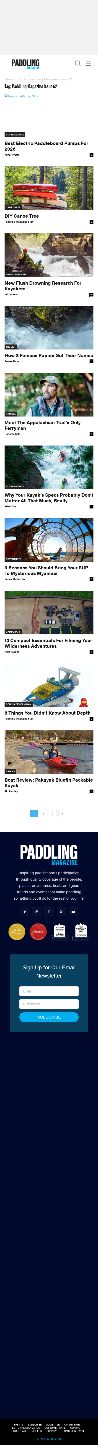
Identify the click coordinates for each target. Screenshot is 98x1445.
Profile (11, 413)
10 (91, 294)
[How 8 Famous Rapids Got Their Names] (49, 328)
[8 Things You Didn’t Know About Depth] (49, 685)
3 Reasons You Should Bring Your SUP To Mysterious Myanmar (46, 570)
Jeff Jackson (11, 294)
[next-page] (62, 813)
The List (10, 346)
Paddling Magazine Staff (19, 221)
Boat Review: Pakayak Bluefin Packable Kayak (49, 782)
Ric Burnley (11, 791)
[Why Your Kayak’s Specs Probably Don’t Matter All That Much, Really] (49, 467)
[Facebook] (24, 911)
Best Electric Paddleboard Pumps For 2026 (46, 146)
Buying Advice (15, 134)
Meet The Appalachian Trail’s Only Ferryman (43, 425)
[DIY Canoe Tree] (49, 188)
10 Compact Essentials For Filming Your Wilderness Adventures (48, 643)
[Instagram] (36, 911)
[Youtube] (73, 911)
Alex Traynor (12, 651)
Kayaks (10, 771)
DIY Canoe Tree (22, 215)
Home (9, 79)
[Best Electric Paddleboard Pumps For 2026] (49, 115)
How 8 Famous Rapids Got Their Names (49, 355)
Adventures (13, 559)
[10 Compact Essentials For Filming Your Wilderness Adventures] (49, 612)
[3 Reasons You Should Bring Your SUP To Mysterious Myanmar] (49, 540)
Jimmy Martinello (15, 579)
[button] (78, 65)
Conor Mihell (12, 434)
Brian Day (10, 506)
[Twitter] (61, 911)
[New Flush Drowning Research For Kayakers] (49, 255)
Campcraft (13, 207)
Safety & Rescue (16, 274)
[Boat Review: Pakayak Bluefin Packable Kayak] (49, 752)
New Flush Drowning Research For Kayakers (43, 285)
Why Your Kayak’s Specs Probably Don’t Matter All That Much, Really (49, 497)
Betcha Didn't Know (18, 704)
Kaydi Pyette (12, 154)
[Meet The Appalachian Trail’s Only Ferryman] (49, 395)
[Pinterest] (48, 911)
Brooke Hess (12, 361)
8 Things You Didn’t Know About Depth (47, 712)
